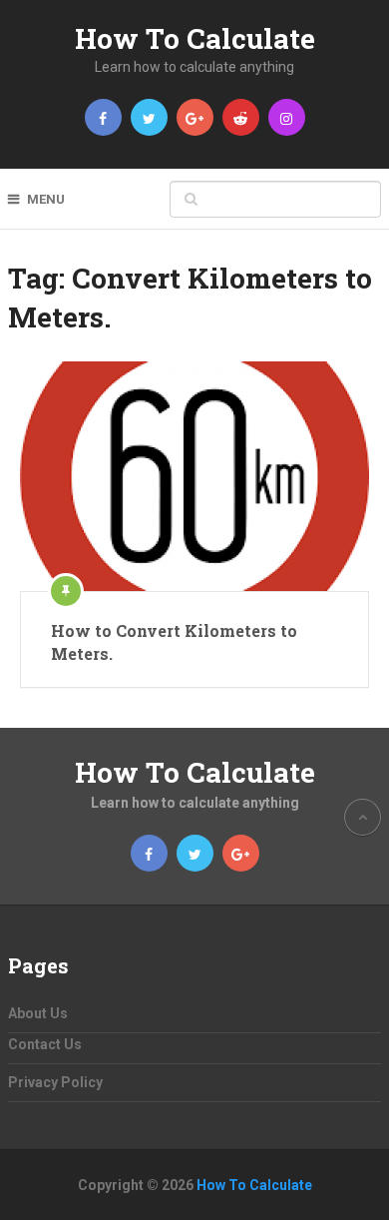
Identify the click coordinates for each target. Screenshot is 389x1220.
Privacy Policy (55, 1082)
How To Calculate (195, 38)
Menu (46, 199)
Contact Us (45, 1044)
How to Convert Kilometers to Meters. (174, 641)
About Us (38, 1013)
